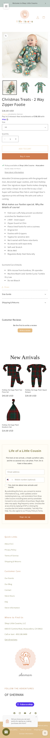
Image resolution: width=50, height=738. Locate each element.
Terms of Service (12, 555)
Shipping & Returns (13, 561)
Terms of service (25, 730)
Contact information (26, 734)
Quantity (5, 134)
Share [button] (6, 287)
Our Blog (8, 584)
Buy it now (25, 156)
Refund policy (43, 726)
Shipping (5, 114)
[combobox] (10, 479)
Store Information (12, 607)
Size (3, 122)
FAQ (6, 602)
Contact (8, 590)
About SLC (9, 544)
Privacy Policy (10, 550)
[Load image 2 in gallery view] (25, 88)
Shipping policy (39, 730)
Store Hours (10, 596)
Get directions (11, 639)
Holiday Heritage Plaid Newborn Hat (10, 426)
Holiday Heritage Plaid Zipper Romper (36, 391)
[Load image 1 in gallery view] (10, 88)
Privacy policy (12, 730)
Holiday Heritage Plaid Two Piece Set (12, 391)
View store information (14, 172)
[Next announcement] (45, 3)
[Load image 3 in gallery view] (40, 88)
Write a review (25, 330)
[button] (44, 17)
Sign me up (25, 517)
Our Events (9, 578)
